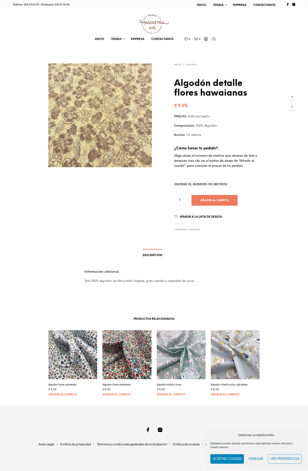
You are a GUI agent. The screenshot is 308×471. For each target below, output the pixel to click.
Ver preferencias (284, 459)
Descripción (152, 255)
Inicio (201, 5)
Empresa (239, 5)
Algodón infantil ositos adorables (229, 384)
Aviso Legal (46, 444)
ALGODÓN (191, 65)
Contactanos (264, 5)
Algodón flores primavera (62, 384)
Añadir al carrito (62, 394)
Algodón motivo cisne (169, 384)
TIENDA (218, 5)
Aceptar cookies (227, 459)
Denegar (255, 459)
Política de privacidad (75, 444)
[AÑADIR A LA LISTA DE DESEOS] (77, 373)
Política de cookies (186, 444)
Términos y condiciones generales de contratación (132, 444)
